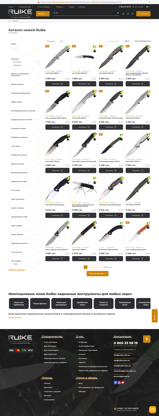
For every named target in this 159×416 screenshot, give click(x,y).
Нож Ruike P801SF (52, 73)
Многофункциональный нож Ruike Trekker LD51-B (83, 205)
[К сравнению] (68, 79)
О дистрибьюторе (86, 346)
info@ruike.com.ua (122, 355)
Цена (127, 41)
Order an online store (127, 410)
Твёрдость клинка (19, 137)
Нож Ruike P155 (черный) (108, 249)
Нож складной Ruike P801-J (136, 249)
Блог (81, 383)
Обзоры (82, 391)
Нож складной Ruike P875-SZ (56, 249)
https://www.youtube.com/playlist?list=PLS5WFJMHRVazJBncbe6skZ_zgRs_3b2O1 (122, 382)
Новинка (51, 41)
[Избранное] (133, 14)
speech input (118, 13)
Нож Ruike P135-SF (79, 118)
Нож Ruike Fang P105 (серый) (110, 205)
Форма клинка (17, 164)
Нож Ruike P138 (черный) (54, 205)
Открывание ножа (19, 217)
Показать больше (96, 273)
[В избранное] (66, 79)
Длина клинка (17, 84)
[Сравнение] (128, 14)
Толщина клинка (18, 128)
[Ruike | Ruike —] (20, 14)
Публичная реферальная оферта (93, 371)
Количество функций (20, 93)
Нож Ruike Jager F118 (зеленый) (111, 118)
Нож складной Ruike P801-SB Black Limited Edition (137, 74)
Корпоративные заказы (54, 358)
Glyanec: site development (128, 408)
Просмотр (57, 57)
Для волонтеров (51, 350)
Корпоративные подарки (55, 362)
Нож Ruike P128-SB (106, 73)
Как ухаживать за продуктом (91, 387)
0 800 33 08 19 (125, 7)
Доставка (48, 387)
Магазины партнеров (88, 350)
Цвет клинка (16, 226)
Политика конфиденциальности (93, 366)
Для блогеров (50, 346)
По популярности (143, 41)
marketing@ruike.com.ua (125, 371)
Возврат (47, 395)
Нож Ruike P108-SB (133, 204)
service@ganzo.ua (121, 376)
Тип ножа (15, 190)
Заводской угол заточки (21, 120)
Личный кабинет (123, 14)
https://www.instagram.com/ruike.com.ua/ (119, 382)
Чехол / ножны (17, 208)
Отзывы (71, 7)
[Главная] (9, 21)
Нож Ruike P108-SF (133, 118)
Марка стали (16, 102)
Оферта (82, 362)
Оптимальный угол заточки (23, 111)
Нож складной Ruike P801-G (109, 161)
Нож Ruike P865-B (79, 249)
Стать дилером (50, 342)
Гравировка (49, 400)
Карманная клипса (19, 243)
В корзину (56, 84)
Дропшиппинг (50, 354)
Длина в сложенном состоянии (20, 74)
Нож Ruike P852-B (52, 161)
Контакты (81, 7)
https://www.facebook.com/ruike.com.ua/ (115, 382)
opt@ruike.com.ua (122, 360)
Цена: (13, 44)
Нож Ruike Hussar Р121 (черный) (84, 161)
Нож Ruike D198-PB (79, 73)
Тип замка (15, 146)
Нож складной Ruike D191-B (55, 118)
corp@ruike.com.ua (122, 366)
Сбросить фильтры (16, 270)
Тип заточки (16, 252)
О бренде (83, 342)
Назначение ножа (19, 181)
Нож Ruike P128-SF (133, 161)
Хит (61, 41)
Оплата (47, 383)
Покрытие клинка (19, 155)
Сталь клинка (17, 234)
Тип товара (16, 261)
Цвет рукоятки (17, 199)
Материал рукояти (19, 173)
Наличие (15, 59)
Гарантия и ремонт (52, 391)
